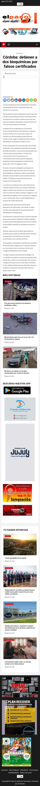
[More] (35, 100)
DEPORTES (24, 770)
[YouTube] (21, 4)
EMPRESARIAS (9, 604)
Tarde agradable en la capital (16, 558)
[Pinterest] (20, 100)
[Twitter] (8, 100)
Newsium (35, 781)
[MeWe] (23, 100)
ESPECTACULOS (9, 640)
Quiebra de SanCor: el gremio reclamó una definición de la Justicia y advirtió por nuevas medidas (20, 628)
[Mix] (27, 100)
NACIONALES (9, 568)
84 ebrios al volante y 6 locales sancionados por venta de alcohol (16, 372)
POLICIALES (20, 53)
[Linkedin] (16, 100)
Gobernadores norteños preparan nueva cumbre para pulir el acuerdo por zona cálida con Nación (20, 592)
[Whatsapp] (31, 100)
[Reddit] (12, 100)
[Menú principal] (9, 44)
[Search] (37, 44)
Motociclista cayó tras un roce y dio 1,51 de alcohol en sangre (19, 338)
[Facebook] (18, 4)
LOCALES (7, 536)
